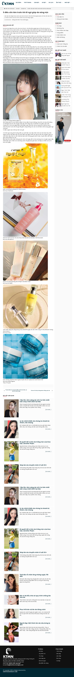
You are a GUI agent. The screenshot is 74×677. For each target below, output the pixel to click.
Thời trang (59, 651)
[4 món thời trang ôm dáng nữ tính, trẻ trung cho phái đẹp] (58, 97)
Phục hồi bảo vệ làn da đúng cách (33, 609)
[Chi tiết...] (48, 409)
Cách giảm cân (61, 35)
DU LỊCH (51, 2)
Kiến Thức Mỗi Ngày (9, 8)
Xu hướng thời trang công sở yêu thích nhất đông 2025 (65, 102)
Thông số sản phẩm (62, 19)
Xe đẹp (58, 660)
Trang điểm (60, 32)
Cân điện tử (60, 17)
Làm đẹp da (23, 8)
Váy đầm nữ (42, 653)
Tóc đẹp (59, 26)
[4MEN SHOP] (63, 128)
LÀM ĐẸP (36, 2)
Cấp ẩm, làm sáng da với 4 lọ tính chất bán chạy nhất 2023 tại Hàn (34, 400)
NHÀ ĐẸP (67, 2)
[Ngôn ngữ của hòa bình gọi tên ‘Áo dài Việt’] (58, 105)
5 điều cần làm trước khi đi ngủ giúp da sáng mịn (39, 8)
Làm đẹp (18, 8)
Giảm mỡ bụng (61, 37)
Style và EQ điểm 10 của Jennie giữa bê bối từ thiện (65, 70)
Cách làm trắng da (62, 44)
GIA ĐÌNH (18, 2)
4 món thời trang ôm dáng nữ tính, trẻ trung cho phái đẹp (66, 97)
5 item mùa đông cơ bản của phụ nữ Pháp (66, 78)
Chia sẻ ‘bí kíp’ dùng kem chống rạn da (40, 390)
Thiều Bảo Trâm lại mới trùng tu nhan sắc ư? (65, 65)
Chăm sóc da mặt (62, 46)
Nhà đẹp (59, 653)
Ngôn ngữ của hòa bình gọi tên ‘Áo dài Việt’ (65, 105)
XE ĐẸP (44, 2)
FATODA (41, 651)
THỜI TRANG (27, 2)
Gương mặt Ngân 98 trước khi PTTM (66, 86)
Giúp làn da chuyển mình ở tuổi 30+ (33, 465)
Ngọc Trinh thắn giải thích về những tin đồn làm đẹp (65, 93)
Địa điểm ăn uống (43, 663)
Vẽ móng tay (60, 28)
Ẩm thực (59, 658)
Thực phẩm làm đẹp (62, 30)
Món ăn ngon (42, 660)
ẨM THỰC (59, 2)
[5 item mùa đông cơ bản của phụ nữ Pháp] (58, 79)
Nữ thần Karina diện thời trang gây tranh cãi (65, 74)
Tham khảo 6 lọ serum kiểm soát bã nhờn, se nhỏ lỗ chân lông (16, 390)
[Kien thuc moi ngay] (8, 3)
